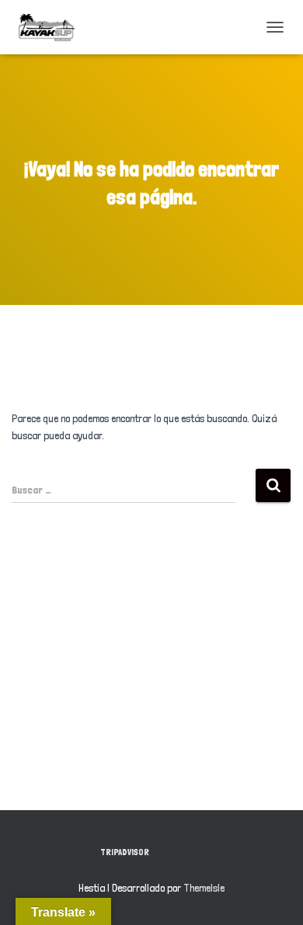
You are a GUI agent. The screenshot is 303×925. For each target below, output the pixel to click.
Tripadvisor (124, 852)
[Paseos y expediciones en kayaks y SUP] (52, 27)
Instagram (202, 851)
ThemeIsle (204, 888)
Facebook (175, 851)
